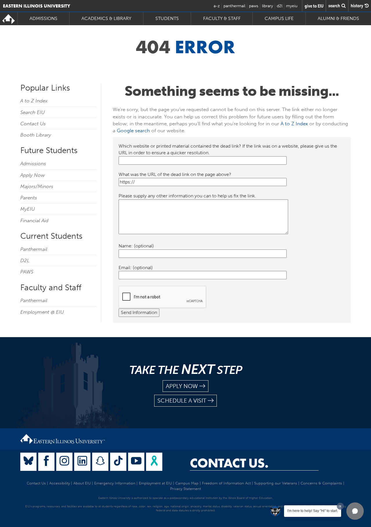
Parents (28, 198)
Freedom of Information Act (226, 483)
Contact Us (33, 123)
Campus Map (187, 483)
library (267, 5)
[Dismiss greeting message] (340, 506)
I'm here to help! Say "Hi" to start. (312, 511)
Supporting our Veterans (275, 483)
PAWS (26, 272)
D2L (25, 260)
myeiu (291, 5)
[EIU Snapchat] (100, 462)
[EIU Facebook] (46, 462)
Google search (133, 130)
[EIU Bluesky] (28, 462)
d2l (279, 5)
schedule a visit (181, 400)
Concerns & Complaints (321, 483)
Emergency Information (114, 483)
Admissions (33, 163)
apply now (182, 386)
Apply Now (32, 175)
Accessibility (59, 483)
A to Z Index (34, 101)
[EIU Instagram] (64, 462)
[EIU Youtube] (136, 462)
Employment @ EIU (42, 312)
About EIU (82, 483)
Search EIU (32, 112)
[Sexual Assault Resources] (154, 462)
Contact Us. (229, 463)
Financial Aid (34, 220)
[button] (355, 511)
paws (253, 5)
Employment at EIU (155, 483)
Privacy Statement (185, 488)
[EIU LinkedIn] (82, 462)
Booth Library (35, 135)
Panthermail (33, 249)
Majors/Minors (36, 186)
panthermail (234, 5)
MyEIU (27, 209)
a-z (217, 5)
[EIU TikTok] (118, 462)
